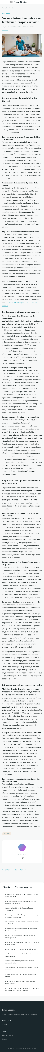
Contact (4, 1039)
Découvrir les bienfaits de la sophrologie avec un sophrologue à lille (20, 936)
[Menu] (32, 2)
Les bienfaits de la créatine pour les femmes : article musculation (21, 969)
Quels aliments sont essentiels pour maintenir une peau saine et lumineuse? (20, 902)
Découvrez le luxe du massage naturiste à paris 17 (21, 949)
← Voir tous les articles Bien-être (14, 870)
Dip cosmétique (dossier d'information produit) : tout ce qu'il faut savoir (21, 982)
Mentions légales (7, 1035)
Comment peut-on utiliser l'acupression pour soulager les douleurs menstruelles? (22, 916)
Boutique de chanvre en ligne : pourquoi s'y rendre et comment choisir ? (22, 943)
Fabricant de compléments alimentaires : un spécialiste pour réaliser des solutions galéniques (22, 989)
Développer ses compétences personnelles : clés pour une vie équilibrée (22, 895)
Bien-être (11, 8)
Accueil (4, 8)
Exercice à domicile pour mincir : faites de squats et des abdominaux (21, 955)
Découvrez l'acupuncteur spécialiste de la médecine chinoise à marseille (21, 930)
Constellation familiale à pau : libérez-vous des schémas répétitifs (19, 962)
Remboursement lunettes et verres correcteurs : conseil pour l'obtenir (22, 923)
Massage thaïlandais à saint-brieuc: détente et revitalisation (19, 909)
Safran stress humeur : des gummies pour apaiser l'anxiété (20, 975)
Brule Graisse (19, 2)
